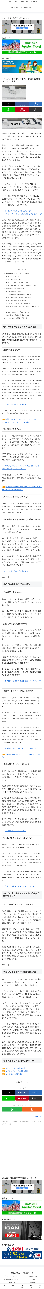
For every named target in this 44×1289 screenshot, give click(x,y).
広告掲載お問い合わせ (11, 1279)
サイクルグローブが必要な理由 (17, 1071)
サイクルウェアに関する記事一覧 (16, 318)
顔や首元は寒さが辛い (15, 291)
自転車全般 (11, 1282)
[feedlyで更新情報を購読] (12, 1109)
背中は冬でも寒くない (15, 279)
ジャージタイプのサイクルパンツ (16, 571)
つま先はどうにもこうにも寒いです (19, 303)
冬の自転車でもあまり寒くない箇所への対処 (22, 285)
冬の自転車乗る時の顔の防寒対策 (20, 294)
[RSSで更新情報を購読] (32, 1109)
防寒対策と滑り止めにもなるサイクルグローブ (22, 748)
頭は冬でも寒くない (14, 276)
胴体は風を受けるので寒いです (18, 300)
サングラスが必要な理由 (15, 1074)
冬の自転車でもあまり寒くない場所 (17, 273)
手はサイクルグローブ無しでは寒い (19, 297)
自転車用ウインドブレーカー (15, 831)
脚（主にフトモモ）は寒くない (18, 282)
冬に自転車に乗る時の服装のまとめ (17, 315)
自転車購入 (32, 1282)
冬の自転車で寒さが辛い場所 (15, 288)
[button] (35, 109)
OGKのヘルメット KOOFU (15, 404)
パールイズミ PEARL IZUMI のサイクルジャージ (23, 214)
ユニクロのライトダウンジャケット (19, 312)
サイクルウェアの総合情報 (15, 1068)
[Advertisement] (22, 1151)
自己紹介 (33, 1279)
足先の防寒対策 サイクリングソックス (19, 886)
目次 (19, 269)
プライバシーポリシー (11, 1276)
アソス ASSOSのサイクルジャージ (18, 211)
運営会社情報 (32, 1276)
